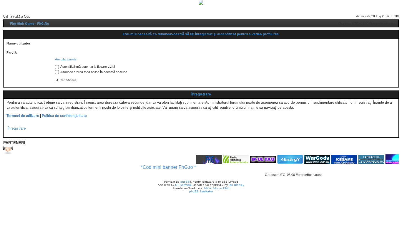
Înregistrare (17, 128)
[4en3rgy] (287, 159)
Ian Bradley (236, 185)
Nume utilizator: (18, 43)
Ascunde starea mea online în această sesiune (93, 72)
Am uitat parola (65, 59)
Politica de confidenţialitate (64, 116)
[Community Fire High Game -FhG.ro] (206, 159)
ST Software (183, 185)
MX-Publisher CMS (217, 188)
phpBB (185, 181)
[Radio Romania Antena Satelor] (233, 159)
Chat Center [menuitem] (185, 9)
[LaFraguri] (368, 159)
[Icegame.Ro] (341, 159)
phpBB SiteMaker (201, 191)
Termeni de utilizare (22, 116)
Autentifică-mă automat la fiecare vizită (87, 66)
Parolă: (11, 52)
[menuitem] (163, 8)
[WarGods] (314, 159)
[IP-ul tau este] (260, 159)
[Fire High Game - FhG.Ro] (201, 2)
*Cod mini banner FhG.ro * (165, 167)
